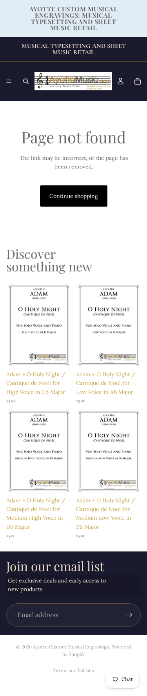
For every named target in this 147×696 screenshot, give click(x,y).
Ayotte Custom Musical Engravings (71, 647)
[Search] (25, 81)
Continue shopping (73, 196)
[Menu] (9, 81)
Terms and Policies (73, 670)
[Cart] (137, 81)
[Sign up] (129, 615)
